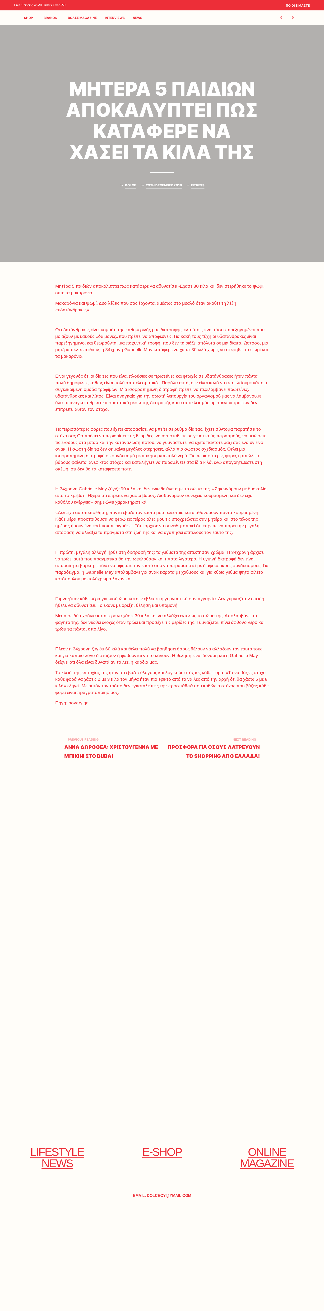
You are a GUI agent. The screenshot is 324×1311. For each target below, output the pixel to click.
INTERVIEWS (115, 18)
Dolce (130, 185)
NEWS (137, 18)
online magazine (267, 1158)
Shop (28, 18)
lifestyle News (57, 1158)
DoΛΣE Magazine (82, 18)
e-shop (162, 1152)
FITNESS (197, 185)
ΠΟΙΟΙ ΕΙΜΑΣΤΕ (298, 5)
